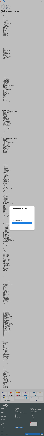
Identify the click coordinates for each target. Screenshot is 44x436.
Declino (22, 225)
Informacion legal (21, 220)
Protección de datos (15, 220)
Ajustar (22, 227)
